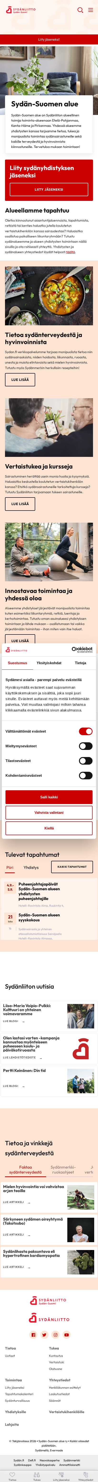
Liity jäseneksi (49, 189)
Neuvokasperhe (49, 1460)
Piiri (9, 867)
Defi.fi (32, 1460)
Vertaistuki (56, 1362)
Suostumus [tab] (17, 663)
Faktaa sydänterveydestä (25, 1169)
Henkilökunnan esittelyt (65, 1387)
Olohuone (55, 1369)
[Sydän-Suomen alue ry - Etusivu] (49, 1300)
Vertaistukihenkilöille (66, 1412)
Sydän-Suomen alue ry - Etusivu (41, 9)
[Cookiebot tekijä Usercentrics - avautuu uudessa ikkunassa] (72, 650)
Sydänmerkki (72, 1460)
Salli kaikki (49, 797)
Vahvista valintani (49, 812)
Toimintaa (13, 1380)
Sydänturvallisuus (17, 1400)
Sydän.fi (19, 1460)
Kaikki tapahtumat (72, 866)
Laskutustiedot (59, 1394)
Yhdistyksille (15, 1412)
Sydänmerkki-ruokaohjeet (63, 1169)
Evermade (56, 1450)
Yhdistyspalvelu (45, 1465)
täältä (70, 252)
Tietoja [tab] (80, 663)
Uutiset (10, 1356)
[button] (80, 12)
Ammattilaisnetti (69, 1465)
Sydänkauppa (22, 1465)
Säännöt (55, 1400)
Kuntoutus (56, 1356)
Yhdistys (31, 867)
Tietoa (10, 1348)
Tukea (54, 1348)
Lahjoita (12, 1424)
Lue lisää (20, 380)
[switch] (86, 746)
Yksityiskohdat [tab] (49, 663)
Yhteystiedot (59, 1380)
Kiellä (49, 828)
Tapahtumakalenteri (19, 1394)
